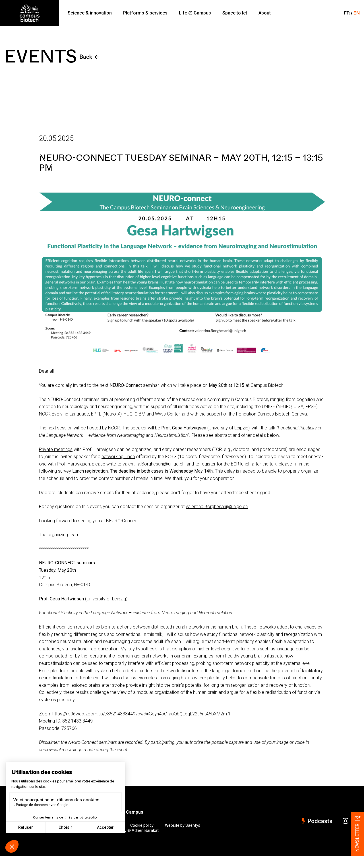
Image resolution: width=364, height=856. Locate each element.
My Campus (131, 812)
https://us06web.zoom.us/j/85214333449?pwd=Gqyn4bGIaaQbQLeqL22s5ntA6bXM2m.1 (141, 714)
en (356, 13)
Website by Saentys (182, 825)
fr (347, 13)
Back (86, 56)
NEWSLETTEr (357, 838)
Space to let (234, 13)
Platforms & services (145, 13)
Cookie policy (142, 825)
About (264, 13)
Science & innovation (90, 13)
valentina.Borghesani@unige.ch (154, 464)
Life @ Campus (195, 13)
